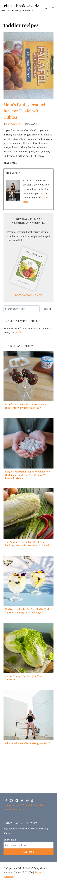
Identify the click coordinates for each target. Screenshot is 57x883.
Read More (12, 163)
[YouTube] (27, 800)
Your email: (10, 839)
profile (18, 332)
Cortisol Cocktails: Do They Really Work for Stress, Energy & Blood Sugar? (27, 611)
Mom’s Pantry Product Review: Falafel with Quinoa (24, 111)
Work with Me (29, 805)
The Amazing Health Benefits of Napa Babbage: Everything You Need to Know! (27, 543)
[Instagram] (11, 800)
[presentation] (28, 65)
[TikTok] (32, 800)
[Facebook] (6, 800)
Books (8, 809)
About (16, 805)
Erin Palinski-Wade (14, 124)
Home (8, 805)
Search (47, 308)
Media (42, 805)
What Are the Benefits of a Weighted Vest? (27, 743)
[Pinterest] (16, 800)
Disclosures (10, 876)
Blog (15, 809)
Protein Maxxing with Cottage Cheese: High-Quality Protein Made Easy (26, 406)
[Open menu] (53, 8)
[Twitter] (22, 800)
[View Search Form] (46, 8)
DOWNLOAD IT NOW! (28, 294)
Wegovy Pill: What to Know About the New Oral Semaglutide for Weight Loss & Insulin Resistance (27, 475)
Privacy (39, 872)
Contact (24, 809)
